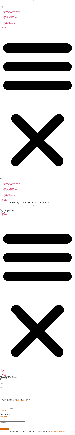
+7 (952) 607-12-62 (4, 211)
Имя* (1, 379)
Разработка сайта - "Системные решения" (8, 377)
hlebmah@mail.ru (3, 416)
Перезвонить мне (4, 429)
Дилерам (4, 26)
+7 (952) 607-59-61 (4, 212)
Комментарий (3, 391)
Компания (4, 7)
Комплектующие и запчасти (9, 18)
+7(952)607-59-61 (3, 411)
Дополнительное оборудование (10, 17)
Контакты (4, 27)
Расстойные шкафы (8, 13)
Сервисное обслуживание (9, 23)
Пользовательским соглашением (20, 400)
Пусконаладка (7, 22)
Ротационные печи (8, 12)
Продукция (4, 8)
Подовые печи (7, 15)
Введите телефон (3, 424)
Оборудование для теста (9, 16)
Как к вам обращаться (4, 421)
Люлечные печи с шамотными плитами (12, 11)
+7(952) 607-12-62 (4, 410)
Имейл (1, 387)
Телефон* (2, 383)
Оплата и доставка (8, 21)
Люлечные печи (7, 10)
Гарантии (6, 24)
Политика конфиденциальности (6, 376)
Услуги (3, 19)
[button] (37, 103)
